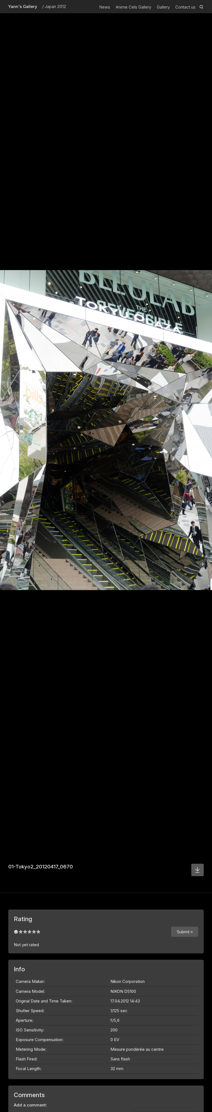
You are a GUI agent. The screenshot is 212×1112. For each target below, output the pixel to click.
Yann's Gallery (22, 6)
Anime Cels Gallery (133, 7)
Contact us (185, 7)
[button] (10, 564)
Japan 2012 (55, 6)
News (104, 7)
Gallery (163, 7)
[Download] (197, 870)
